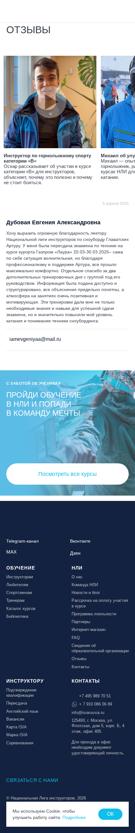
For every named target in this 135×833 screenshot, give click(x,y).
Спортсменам (19, 592)
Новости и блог (86, 592)
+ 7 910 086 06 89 (95, 704)
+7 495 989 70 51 (95, 696)
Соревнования (19, 743)
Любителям (17, 584)
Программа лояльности (94, 614)
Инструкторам (19, 577)
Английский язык (22, 711)
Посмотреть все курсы (67, 474)
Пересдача (16, 703)
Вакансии (15, 719)
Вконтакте (80, 541)
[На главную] (22, 10)
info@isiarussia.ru (88, 712)
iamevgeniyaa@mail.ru (34, 339)
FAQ (76, 637)
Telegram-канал (22, 541)
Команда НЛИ (85, 584)
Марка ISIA (17, 734)
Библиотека (17, 616)
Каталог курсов (20, 608)
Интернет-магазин (88, 629)
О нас (77, 577)
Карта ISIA (16, 727)
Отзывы (79, 658)
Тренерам (15, 600)
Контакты (80, 666)
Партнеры (81, 621)
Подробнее (74, 817)
